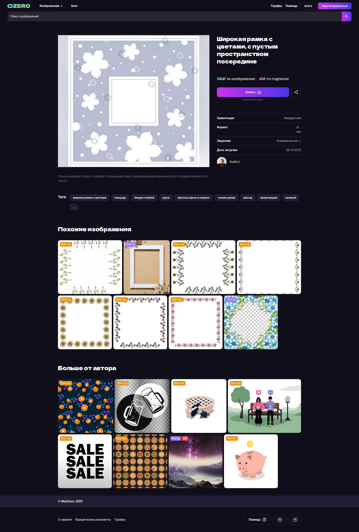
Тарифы (276, 6)
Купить (250, 92)
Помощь (291, 6)
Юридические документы (93, 519)
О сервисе (65, 519)
